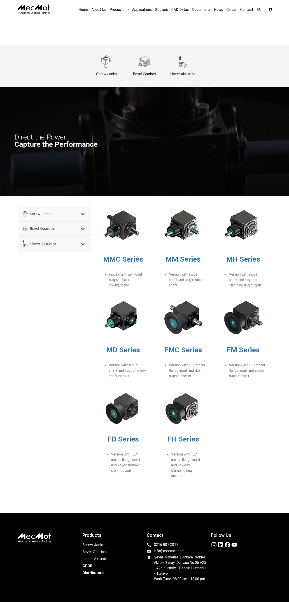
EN (259, 9)
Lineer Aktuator (95, 558)
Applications (142, 9)
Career (231, 9)
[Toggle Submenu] (83, 213)
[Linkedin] (221, 545)
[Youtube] (234, 545)
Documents (201, 9)
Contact (246, 9)
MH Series (243, 259)
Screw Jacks (93, 544)
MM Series (183, 259)
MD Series (123, 350)
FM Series (243, 350)
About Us (98, 9)
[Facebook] (227, 545)
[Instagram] (214, 545)
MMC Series (123, 259)
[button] (119, 10)
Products (117, 9)
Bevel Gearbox (94, 551)
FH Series (183, 439)
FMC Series (183, 350)
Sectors (161, 9)
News (218, 9)
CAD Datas (180, 9)
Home (83, 9)
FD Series (123, 439)
